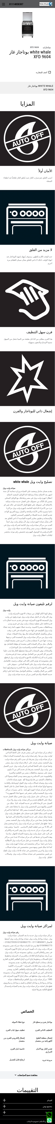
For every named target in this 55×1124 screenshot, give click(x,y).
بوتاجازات (47, 47)
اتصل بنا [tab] (49, 1112)
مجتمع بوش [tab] (47, 1106)
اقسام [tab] (49, 1100)
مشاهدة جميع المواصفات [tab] (27, 1075)
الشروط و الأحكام (46, 1121)
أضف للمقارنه (41, 72)
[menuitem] (47, 4)
